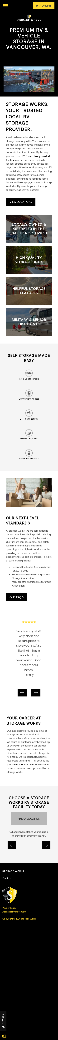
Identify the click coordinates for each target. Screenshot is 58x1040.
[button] (44, 6)
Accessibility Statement (14, 911)
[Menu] (5, 5)
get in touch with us (23, 764)
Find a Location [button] (29, 818)
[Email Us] (14, 1036)
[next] (35, 692)
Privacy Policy (9, 908)
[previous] (22, 692)
